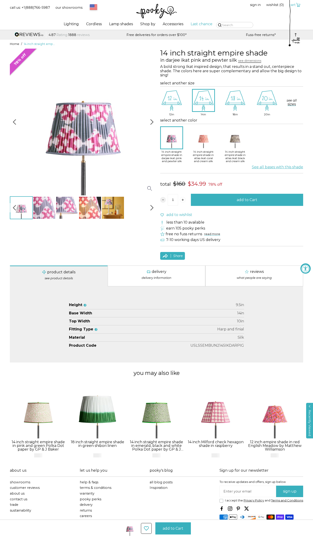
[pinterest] (238, 508)
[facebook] (222, 508)
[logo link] (156, 11)
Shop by (147, 24)
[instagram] (230, 508)
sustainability (20, 510)
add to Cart (247, 200)
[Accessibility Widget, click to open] (305, 268)
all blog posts (161, 482)
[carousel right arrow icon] (151, 122)
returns (86, 510)
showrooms (20, 482)
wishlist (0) (275, 5)
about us (17, 493)
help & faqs (89, 482)
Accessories (173, 24)
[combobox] (93, 7)
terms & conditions (95, 488)
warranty (87, 493)
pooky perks (90, 499)
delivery (86, 505)
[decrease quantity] (163, 200)
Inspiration (158, 488)
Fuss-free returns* (156, 35)
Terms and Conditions (287, 500)
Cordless (94, 24)
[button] (309, 420)
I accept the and (264, 500)
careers (86, 516)
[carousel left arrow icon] (14, 122)
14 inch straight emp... (39, 44)
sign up (290, 491)
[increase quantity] (183, 200)
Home (14, 44)
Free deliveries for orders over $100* (52, 35)
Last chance (201, 24)
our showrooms (68, 8)
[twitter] (246, 508)
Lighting (71, 24)
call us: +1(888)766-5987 (30, 8)
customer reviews (25, 488)
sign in (255, 5)
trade (14, 505)
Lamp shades (121, 24)
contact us (18, 499)
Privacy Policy (254, 500)
